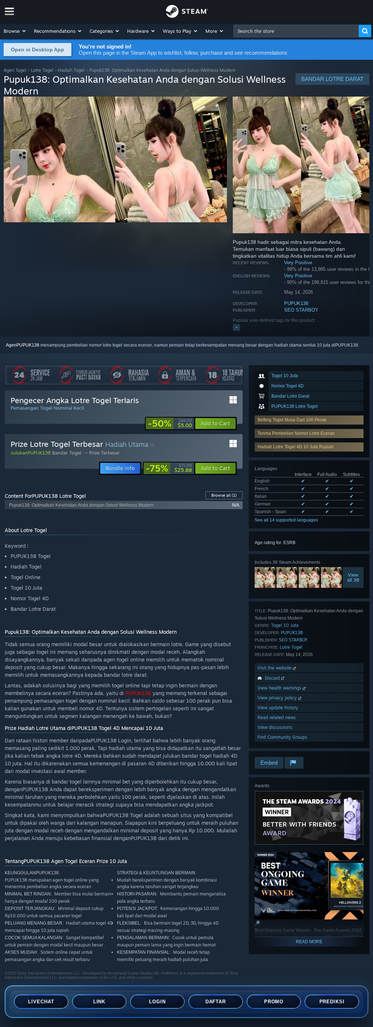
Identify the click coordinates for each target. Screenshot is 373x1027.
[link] (170, 423)
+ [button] (236, 327)
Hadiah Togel (71, 70)
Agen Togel (15, 70)
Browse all (224, 495)
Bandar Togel (66, 453)
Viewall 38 (353, 577)
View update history (278, 707)
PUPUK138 (296, 303)
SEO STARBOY (301, 310)
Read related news (277, 717)
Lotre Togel (42, 70)
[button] (15, 31)
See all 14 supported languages (286, 520)
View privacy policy (278, 697)
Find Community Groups (282, 737)
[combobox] (296, 31)
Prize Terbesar (104, 453)
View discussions (275, 727)
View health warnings (280, 688)
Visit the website (275, 668)
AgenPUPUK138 (22, 345)
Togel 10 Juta (285, 625)
